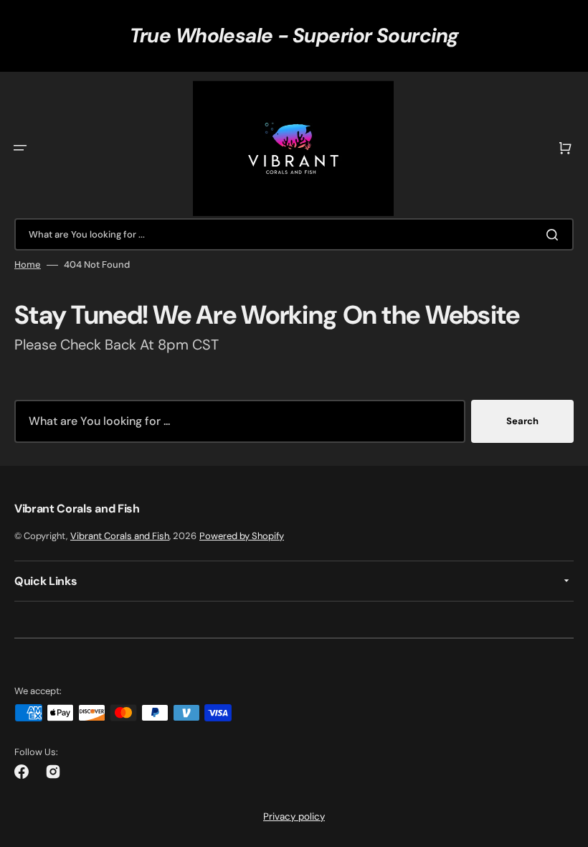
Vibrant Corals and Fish (119, 536)
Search (522, 421)
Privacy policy (294, 816)
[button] (20, 148)
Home (27, 265)
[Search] (555, 235)
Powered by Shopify (241, 536)
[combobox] (294, 234)
